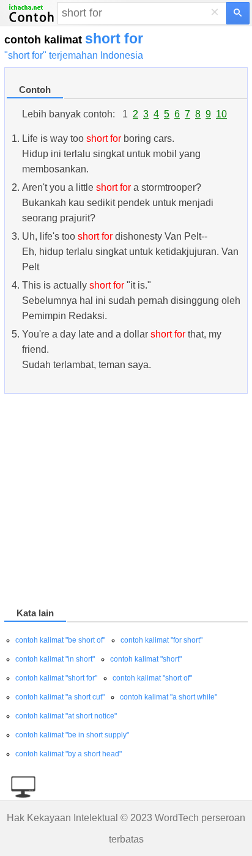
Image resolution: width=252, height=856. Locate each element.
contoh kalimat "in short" (55, 659)
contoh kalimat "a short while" (168, 697)
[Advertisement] (126, 502)
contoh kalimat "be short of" (60, 640)
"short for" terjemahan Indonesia (73, 55)
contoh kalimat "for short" (161, 640)
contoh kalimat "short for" (56, 678)
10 (221, 114)
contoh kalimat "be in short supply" (72, 735)
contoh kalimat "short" (146, 659)
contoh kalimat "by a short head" (68, 754)
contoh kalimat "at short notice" (66, 716)
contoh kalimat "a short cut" (60, 697)
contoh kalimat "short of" (152, 678)
